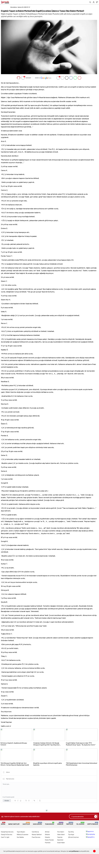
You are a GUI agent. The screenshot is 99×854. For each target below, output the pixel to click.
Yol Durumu (80, 823)
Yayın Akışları (21, 832)
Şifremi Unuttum (73, 837)
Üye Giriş (71, 832)
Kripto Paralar (92, 823)
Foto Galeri (60, 832)
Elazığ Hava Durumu (7, 832)
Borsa (3, 823)
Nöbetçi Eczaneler (22, 834)
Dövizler (47, 834)
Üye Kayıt (71, 834)
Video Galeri (61, 834)
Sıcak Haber (61, 842)
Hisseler (60, 823)
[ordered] (26, 800)
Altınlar (47, 832)
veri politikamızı (74, 851)
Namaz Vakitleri (13, 824)
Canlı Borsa (35, 832)
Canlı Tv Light (5, 837)
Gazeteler (26, 823)
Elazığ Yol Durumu (6, 834)
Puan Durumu (49, 823)
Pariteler (69, 823)
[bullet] (28, 800)
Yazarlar (60, 837)
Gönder (7, 800)
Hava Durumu (37, 823)
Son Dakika (20, 837)
